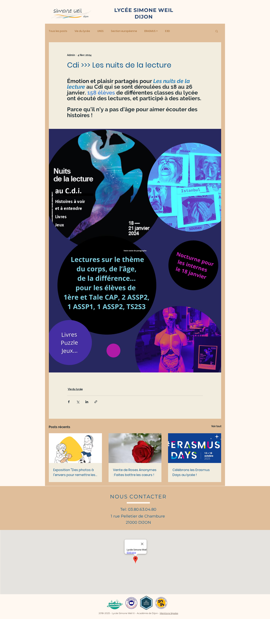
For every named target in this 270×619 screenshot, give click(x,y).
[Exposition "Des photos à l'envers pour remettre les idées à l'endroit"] (75, 448)
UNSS (100, 31)
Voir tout (216, 426)
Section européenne (124, 31)
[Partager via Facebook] (69, 401)
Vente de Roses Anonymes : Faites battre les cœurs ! (134, 472)
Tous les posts (58, 31)
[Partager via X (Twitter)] (78, 401)
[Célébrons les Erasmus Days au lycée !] (194, 448)
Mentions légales (169, 613)
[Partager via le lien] (96, 401)
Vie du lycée (82, 31)
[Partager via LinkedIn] (87, 401)
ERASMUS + (151, 31)
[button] (216, 31)
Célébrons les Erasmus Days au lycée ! (191, 472)
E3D (167, 31)
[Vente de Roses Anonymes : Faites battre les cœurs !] (135, 448)
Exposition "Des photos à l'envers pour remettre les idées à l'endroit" (74, 472)
